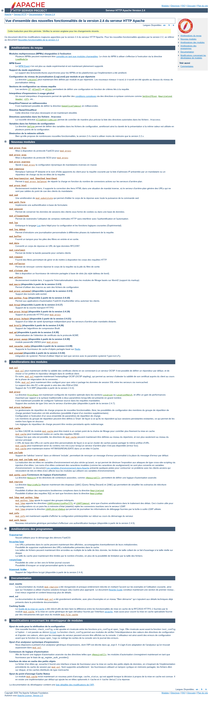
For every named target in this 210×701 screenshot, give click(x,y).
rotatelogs (15, 560)
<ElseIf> (37, 89)
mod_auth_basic (17, 520)
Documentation (35, 14)
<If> (26, 99)
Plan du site (202, 6)
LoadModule (21, 59)
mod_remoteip (16, 169)
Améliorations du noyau (190, 36)
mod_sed (13, 195)
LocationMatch (124, 395)
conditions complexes (85, 96)
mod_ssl (13, 368)
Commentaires (186, 66)
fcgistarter (16, 535)
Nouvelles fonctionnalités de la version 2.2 (38, 40)
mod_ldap (14, 497)
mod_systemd (16, 353)
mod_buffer (15, 236)
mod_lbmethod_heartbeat (43, 178)
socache (109, 611)
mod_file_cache (69, 614)
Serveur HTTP (20, 14)
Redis (77, 349)
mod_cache (14, 428)
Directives (175, 6)
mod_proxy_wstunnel (20, 291)
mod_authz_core (17, 475)
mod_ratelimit (17, 250)
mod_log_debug (17, 229)
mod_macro (14, 284)
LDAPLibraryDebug (55, 509)
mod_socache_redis (19, 346)
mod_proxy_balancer (36, 181)
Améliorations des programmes (188, 47)
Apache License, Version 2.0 (30, 695)
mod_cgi (13, 459)
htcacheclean (16, 542)
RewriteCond (165, 96)
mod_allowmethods (19, 216)
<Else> (48, 89)
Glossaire (191, 6)
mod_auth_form (17, 202)
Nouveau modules (188, 39)
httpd (53, 632)
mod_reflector (17, 263)
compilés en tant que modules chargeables (77, 56)
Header (19, 99)
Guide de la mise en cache (31, 609)
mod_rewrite (16, 482)
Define (31, 126)
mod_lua (13, 222)
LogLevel (32, 79)
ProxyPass (32, 395)
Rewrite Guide (116, 589)
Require (31, 478)
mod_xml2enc (16, 277)
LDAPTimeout (83, 503)
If (29, 89)
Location (108, 395)
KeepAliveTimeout (71, 106)
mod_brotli (15, 325)
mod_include (16, 452)
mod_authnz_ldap (29, 497)
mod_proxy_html (17, 185)
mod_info (14, 513)
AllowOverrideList (46, 120)
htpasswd (14, 569)
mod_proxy (65, 151)
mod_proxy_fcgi (17, 148)
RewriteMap (96, 493)
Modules (165, 6)
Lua (39, 225)
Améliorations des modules (192, 42)
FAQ (183, 6)
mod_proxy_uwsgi (18, 339)
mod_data (14, 243)
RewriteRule (34, 485)
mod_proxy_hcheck (19, 319)
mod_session (16, 209)
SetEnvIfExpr (149, 96)
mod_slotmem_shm (18, 270)
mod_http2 (14, 305)
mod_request (16, 257)
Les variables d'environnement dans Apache (67, 468)
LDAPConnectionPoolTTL (60, 503)
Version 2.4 (50, 14)
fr (169, 25)
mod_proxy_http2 (18, 311)
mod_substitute (44, 198)
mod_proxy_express (19, 162)
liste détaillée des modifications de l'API (75, 684)
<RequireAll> (92, 478)
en (164, 25)
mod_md (13, 332)
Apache (8, 14)
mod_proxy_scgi (17, 155)
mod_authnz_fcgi (18, 298)
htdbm (23, 569)
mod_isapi (39, 459)
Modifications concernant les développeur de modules (193, 56)
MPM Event (24, 66)
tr (173, 25)
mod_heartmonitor (19, 178)
